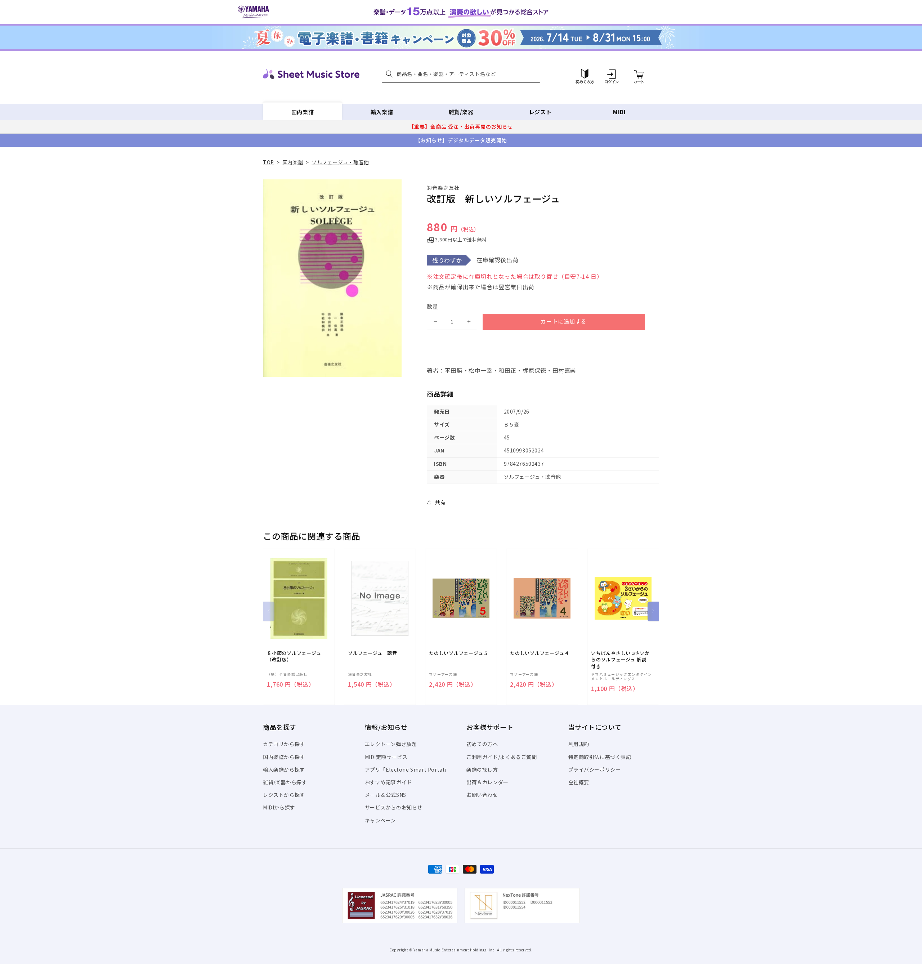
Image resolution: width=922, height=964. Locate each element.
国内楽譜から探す (284, 756)
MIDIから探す (279, 807)
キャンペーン (380, 820)
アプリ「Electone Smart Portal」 (407, 769)
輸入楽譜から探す (284, 769)
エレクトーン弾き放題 (391, 743)
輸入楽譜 (382, 112)
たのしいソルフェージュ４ (539, 653)
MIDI (619, 112)
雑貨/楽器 (461, 112)
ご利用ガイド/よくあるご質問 (501, 756)
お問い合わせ (482, 794)
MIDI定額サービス (386, 756)
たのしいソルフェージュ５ (458, 653)
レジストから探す (284, 794)
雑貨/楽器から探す (285, 782)
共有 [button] (440, 502)
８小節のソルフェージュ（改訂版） (294, 656)
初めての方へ (482, 743)
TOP (268, 162)
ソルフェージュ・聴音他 (340, 162)
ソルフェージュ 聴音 (372, 653)
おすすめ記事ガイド (388, 782)
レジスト (540, 112)
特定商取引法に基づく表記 (599, 756)
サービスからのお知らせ (394, 807)
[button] (461, 74)
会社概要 (578, 782)
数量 (432, 306)
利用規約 (578, 743)
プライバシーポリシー (594, 769)
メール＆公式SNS (385, 794)
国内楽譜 (302, 112)
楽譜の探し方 (482, 769)
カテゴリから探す (284, 743)
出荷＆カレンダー (487, 782)
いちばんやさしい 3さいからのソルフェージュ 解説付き (620, 659)
